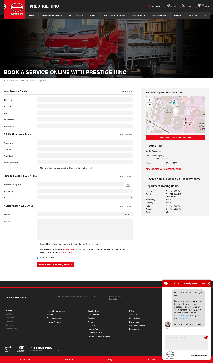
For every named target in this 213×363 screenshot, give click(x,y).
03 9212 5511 (187, 6)
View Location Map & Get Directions (175, 137)
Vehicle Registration (11, 162)
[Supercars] (20, 349)
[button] (175, 111)
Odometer (7, 215)
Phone (6, 113)
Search (205, 15)
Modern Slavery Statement (99, 336)
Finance (177, 15)
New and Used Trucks (52, 15)
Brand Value (134, 322)
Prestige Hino (44, 6)
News (90, 322)
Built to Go (10, 325)
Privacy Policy (65, 252)
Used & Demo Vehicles (56, 311)
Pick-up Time (9, 198)
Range (32, 15)
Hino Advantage (159, 15)
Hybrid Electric (11, 329)
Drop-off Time (9, 191)
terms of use (68, 249)
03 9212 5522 (203, 6)
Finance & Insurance (55, 322)
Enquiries (14, 81)
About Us (193, 15)
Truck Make (8, 143)
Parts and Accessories (114, 15)
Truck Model (8, 149)
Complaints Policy (95, 333)
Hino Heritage (134, 318)
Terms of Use (93, 325)
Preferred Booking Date (12, 185)
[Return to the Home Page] (9, 349)
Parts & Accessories (55, 318)
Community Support (137, 325)
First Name (8, 100)
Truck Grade (8, 156)
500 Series (10, 318)
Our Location (155, 6)
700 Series (10, 321)
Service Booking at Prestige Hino (34, 81)
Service (93, 15)
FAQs (131, 311)
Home (6, 81)
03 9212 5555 (171, 6)
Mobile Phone (9, 120)
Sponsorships (134, 329)
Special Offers (76, 15)
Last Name (8, 106)
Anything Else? (9, 221)
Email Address (9, 126)
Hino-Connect (138, 15)
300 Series (10, 314)
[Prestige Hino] (14, 9)
